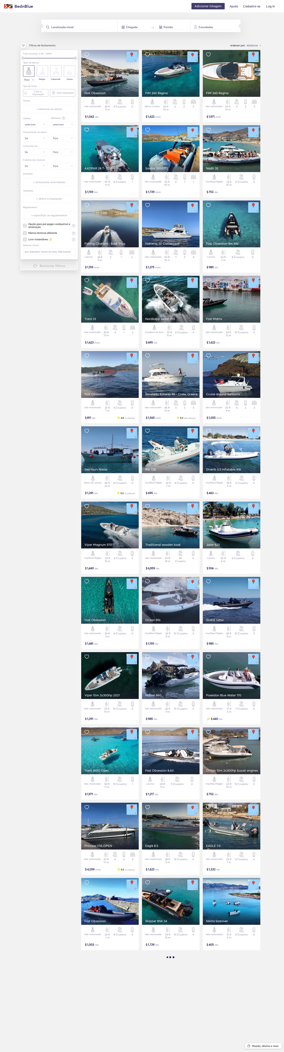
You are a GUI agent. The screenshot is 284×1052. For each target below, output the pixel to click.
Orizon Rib (153, 620)
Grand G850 (215, 620)
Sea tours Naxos (95, 469)
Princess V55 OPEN (98, 846)
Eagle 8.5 (151, 846)
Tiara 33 (90, 319)
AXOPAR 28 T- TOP (98, 168)
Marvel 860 (153, 695)
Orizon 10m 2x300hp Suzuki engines (232, 770)
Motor (27, 80)
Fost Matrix (214, 319)
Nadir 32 (212, 168)
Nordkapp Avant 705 (160, 319)
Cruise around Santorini (223, 394)
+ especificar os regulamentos (49, 215)
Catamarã (55, 79)
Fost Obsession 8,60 (159, 770)
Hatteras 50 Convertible (162, 244)
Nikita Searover (217, 921)
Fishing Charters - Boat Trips (104, 244)
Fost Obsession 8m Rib (222, 244)
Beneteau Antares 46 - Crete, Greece (171, 394)
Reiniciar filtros (52, 266)
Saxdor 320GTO (156, 168)
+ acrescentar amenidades (49, 182)
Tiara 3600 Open (96, 770)
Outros (70, 79)
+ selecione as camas (49, 109)
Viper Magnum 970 (98, 545)
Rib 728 (150, 469)
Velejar (42, 79)
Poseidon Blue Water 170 (223, 695)
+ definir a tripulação (49, 198)
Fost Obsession (95, 93)
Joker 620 (213, 545)
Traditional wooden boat (163, 545)
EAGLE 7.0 (213, 846)
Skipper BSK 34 (156, 921)
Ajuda (234, 6)
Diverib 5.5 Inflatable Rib (223, 469)
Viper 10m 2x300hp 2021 (102, 695)
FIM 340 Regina (156, 93)
